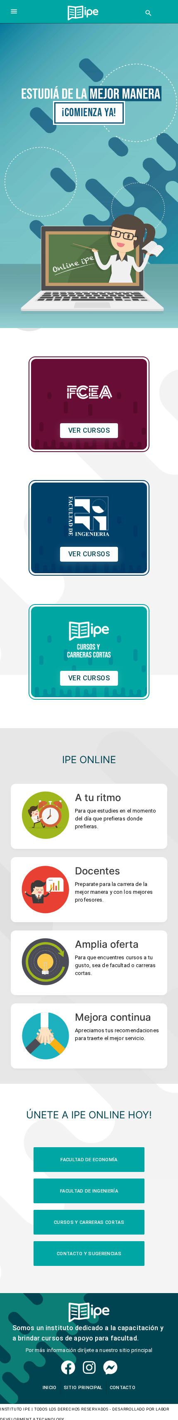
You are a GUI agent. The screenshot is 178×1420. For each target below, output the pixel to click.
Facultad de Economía (88, 1159)
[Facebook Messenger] (110, 1367)
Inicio (50, 1387)
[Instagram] (89, 1367)
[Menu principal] (14, 11)
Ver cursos (89, 430)
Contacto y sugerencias (89, 1253)
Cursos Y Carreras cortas (89, 1222)
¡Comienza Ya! (89, 113)
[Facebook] (68, 1367)
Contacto (123, 1387)
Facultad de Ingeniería (89, 1191)
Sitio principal (83, 1387)
